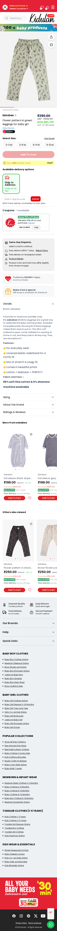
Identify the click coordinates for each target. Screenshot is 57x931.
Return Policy (42, 250)
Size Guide (49, 138)
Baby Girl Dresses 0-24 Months (19, 704)
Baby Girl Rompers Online (17, 723)
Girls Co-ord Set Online (16, 712)
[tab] (11, 184)
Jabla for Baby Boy (14, 674)
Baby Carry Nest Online (16, 764)
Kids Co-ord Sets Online (16, 858)
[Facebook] (14, 916)
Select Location (18, 8)
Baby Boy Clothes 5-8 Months (19, 798)
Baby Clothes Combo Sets (17, 753)
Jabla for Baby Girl (13, 719)
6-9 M (36, 144)
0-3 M (9, 144)
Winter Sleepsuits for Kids (16, 850)
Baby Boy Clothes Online (16, 659)
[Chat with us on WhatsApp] (50, 924)
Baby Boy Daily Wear (15, 682)
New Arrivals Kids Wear (15, 745)
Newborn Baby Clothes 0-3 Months (21, 783)
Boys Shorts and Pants (15, 667)
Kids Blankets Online (14, 865)
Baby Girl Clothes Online (16, 700)
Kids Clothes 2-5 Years (15, 820)
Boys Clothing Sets (14, 686)
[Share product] (51, 37)
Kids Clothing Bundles (15, 757)
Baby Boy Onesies (13, 678)
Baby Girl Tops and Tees (16, 708)
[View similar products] (51, 45)
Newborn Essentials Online (17, 802)
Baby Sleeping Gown (15, 854)
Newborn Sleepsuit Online (17, 663)
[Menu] (52, 7)
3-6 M (22, 144)
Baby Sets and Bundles (16, 861)
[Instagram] (21, 916)
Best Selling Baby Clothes (17, 749)
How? (50, 163)
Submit (35, 199)
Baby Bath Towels (13, 768)
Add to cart (28, 154)
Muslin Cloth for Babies (16, 761)
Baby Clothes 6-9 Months (17, 790)
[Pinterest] (28, 916)
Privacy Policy (21, 923)
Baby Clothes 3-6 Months (17, 787)
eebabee (8, 115)
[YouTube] (43, 916)
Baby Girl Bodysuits (14, 716)
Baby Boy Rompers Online (17, 671)
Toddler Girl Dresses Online (17, 824)
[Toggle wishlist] (29, 498)
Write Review (8, 128)
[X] (35, 916)
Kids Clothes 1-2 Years (15, 816)
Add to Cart (14, 498)
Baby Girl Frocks (12, 727)
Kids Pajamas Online (15, 835)
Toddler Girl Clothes (14, 832)
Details (31, 223)
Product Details (16, 258)
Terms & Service (34, 923)
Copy (36, 227)
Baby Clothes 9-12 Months (17, 794)
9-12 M (50, 144)
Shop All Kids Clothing (15, 742)
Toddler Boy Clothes (14, 828)
